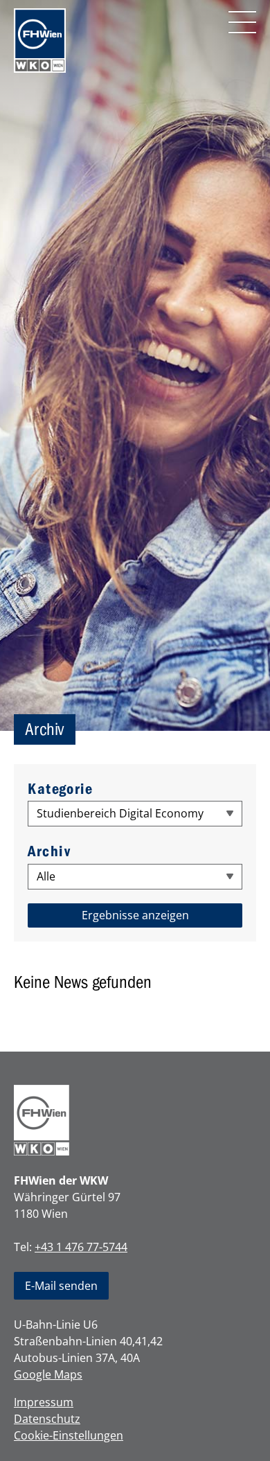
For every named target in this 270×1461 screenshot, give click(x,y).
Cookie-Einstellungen (68, 1435)
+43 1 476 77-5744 (81, 1247)
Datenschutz (47, 1418)
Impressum (43, 1402)
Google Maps (48, 1374)
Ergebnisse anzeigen (135, 915)
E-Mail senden (61, 1285)
